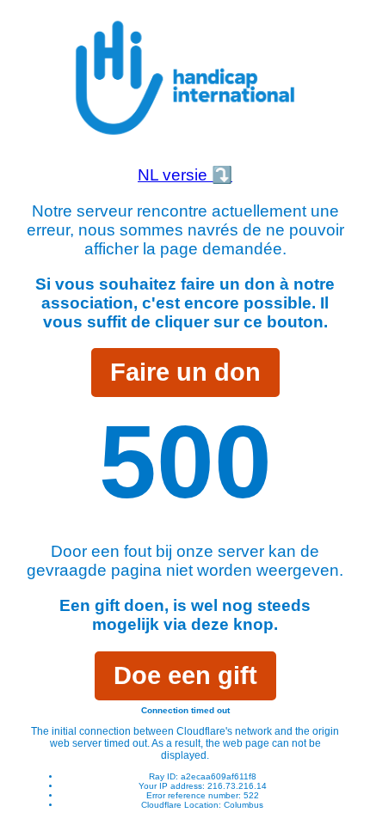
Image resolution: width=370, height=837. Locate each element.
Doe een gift (185, 675)
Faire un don (185, 372)
